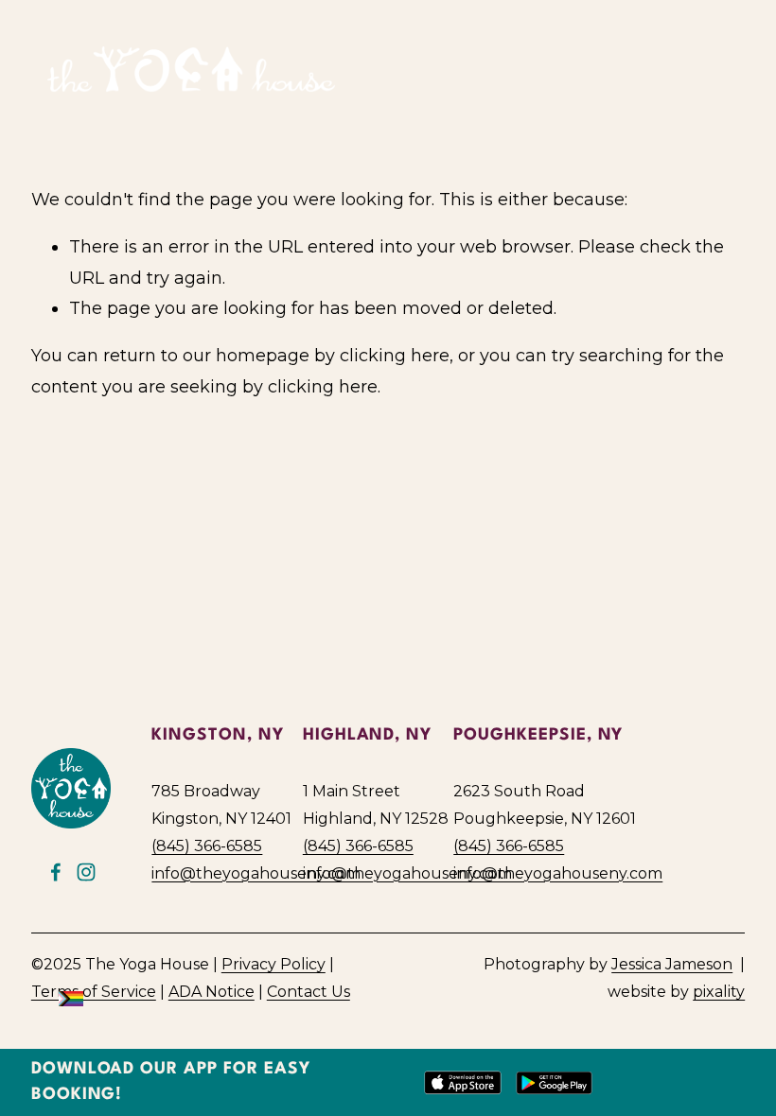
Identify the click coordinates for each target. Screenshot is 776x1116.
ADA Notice (211, 992)
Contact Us (308, 992)
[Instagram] (86, 872)
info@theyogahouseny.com (256, 873)
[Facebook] (55, 872)
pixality (719, 992)
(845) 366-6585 (206, 846)
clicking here (395, 355)
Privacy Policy (273, 964)
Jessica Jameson (671, 964)
